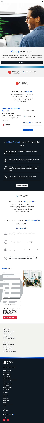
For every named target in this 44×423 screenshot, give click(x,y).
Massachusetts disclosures (9, 337)
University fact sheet (7, 335)
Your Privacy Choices (7, 414)
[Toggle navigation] (42, 1)
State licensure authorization (9, 351)
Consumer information (8, 333)
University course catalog (8, 331)
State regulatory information (9, 338)
